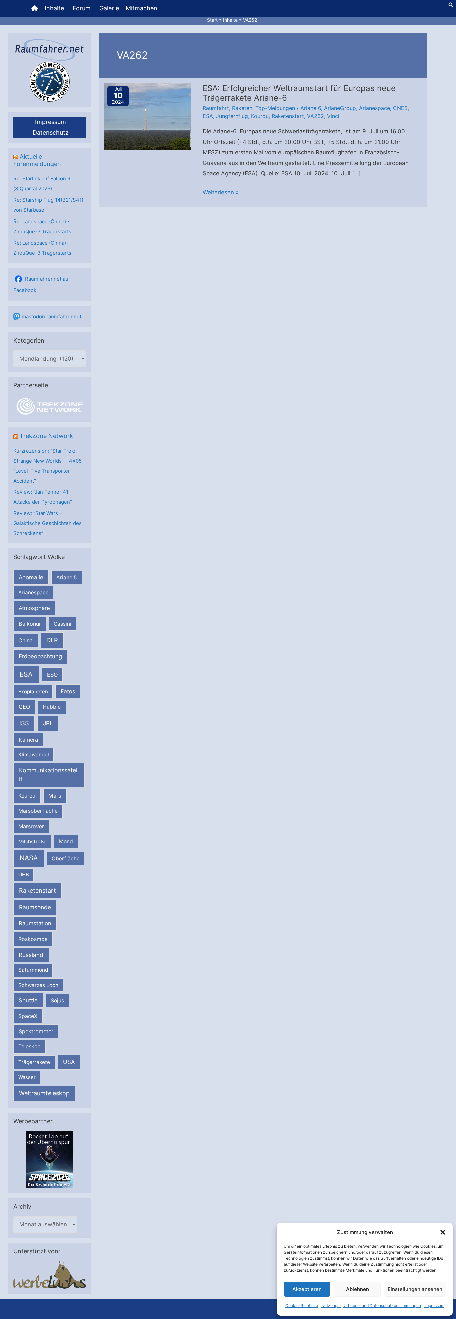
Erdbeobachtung (40, 656)
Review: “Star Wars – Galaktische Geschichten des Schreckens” (47, 523)
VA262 (315, 116)
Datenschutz (51, 132)
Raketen (242, 108)
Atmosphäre (34, 608)
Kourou (26, 796)
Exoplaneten (33, 691)
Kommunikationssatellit (49, 775)
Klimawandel (33, 754)
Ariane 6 (310, 108)
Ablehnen (357, 1289)
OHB (23, 874)
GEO (24, 706)
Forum (82, 8)
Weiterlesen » (221, 193)
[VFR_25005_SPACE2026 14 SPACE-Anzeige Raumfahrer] (49, 1159)
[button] (442, 1232)
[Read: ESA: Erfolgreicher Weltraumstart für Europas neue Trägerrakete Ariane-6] (147, 116)
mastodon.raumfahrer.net (51, 316)
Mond (66, 841)
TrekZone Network (46, 435)
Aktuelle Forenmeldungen (37, 160)
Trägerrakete (34, 1062)
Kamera (28, 739)
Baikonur (30, 623)
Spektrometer (36, 1031)
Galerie (109, 8)
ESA (26, 674)
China (25, 640)
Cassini (62, 624)
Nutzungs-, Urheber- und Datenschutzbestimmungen (371, 1305)
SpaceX (27, 1016)
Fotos (68, 691)
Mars (54, 795)
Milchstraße (32, 841)
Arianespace (33, 592)
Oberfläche (66, 858)
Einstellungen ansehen (415, 1289)
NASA (29, 858)
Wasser (27, 1077)
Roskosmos (32, 939)
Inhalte (54, 8)
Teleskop (29, 1046)
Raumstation (35, 923)
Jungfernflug (232, 116)
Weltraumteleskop (44, 1093)
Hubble (52, 707)
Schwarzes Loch (38, 985)
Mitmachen (141, 8)
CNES (400, 108)
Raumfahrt (216, 108)
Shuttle (28, 1000)
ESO (52, 674)
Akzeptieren (307, 1289)
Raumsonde (35, 907)
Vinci (333, 116)
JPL (48, 723)
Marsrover (31, 826)
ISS (24, 723)
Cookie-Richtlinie (301, 1305)
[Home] (34, 8)
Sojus (57, 1000)
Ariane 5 (66, 577)
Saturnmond (33, 970)
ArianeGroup (340, 108)
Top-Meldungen (275, 108)
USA (69, 1062)
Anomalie (31, 577)
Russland (31, 954)
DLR (52, 640)
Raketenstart (37, 890)
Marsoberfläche (38, 811)
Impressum (434, 1305)
